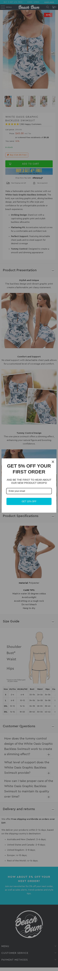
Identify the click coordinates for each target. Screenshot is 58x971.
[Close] (53, 461)
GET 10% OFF (29, 501)
